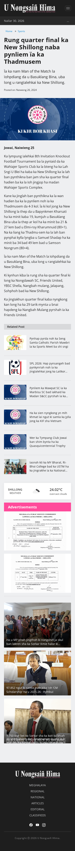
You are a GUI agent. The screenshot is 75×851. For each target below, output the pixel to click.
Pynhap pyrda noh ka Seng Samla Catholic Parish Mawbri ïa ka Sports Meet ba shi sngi (50, 342)
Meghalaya (37, 785)
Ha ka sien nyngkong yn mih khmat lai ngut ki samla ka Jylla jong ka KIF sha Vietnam (50, 417)
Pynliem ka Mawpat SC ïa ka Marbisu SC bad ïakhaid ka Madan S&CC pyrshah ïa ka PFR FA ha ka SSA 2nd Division (50, 392)
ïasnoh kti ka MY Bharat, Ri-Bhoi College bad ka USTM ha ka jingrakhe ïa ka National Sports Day (49, 466)
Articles (37, 803)
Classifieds (37, 815)
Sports (21, 31)
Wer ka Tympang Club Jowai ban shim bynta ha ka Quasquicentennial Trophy (48, 442)
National (38, 797)
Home (9, 31)
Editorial (38, 809)
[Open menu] (68, 8)
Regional (37, 791)
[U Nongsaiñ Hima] (29, 8)
